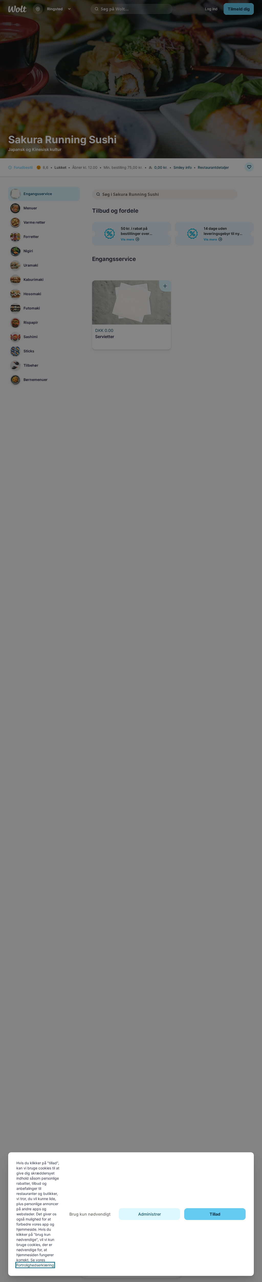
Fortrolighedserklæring (35, 1265)
